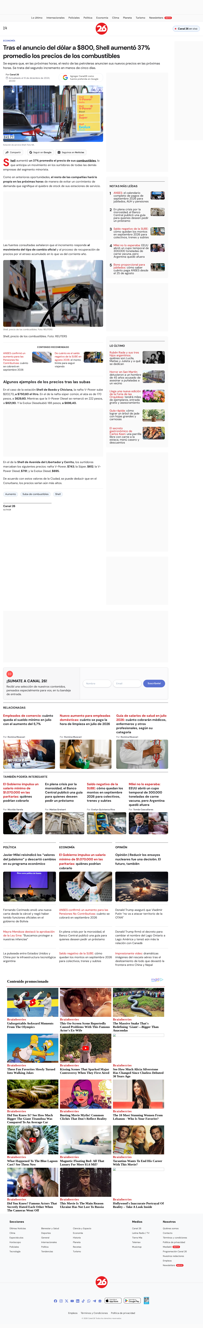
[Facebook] (55, 1301)
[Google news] (100, 1301)
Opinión (121, 847)
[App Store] (113, 1301)
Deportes (46, 1233)
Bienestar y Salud (50, 1228)
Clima (12, 1233)
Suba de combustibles (36, 494)
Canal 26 (14, 74)
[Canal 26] (101, 1282)
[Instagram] (61, 1301)
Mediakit (171, 1246)
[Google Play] (132, 1301)
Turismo (77, 1251)
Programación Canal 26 (175, 1251)
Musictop (137, 1246)
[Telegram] (94, 1301)
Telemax (136, 1242)
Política (9, 847)
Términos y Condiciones (94, 1313)
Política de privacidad (174, 1242)
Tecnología (15, 1251)
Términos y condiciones (175, 1237)
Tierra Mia (137, 1237)
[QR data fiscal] (146, 1303)
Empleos (167, 1260)
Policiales (14, 1246)
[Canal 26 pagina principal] (102, 33)
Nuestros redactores (173, 1256)
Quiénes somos (171, 1228)
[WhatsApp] (88, 1301)
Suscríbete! (154, 683)
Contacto (167, 1233)
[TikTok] (83, 1301)
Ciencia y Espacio (82, 1228)
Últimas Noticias (18, 1228)
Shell (13, 161)
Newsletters (173, 1265)
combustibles (86, 161)
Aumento (10, 494)
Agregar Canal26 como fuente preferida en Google (84, 77)
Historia (77, 1237)
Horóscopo (15, 1242)
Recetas (77, 1246)
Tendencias (47, 1251)
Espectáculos (16, 1237)
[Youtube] (72, 1301)
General (45, 1237)
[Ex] (66, 1301)
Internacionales (49, 1242)
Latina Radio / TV (140, 1233)
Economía (9, 40)
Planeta (77, 1242)
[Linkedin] (77, 1301)
